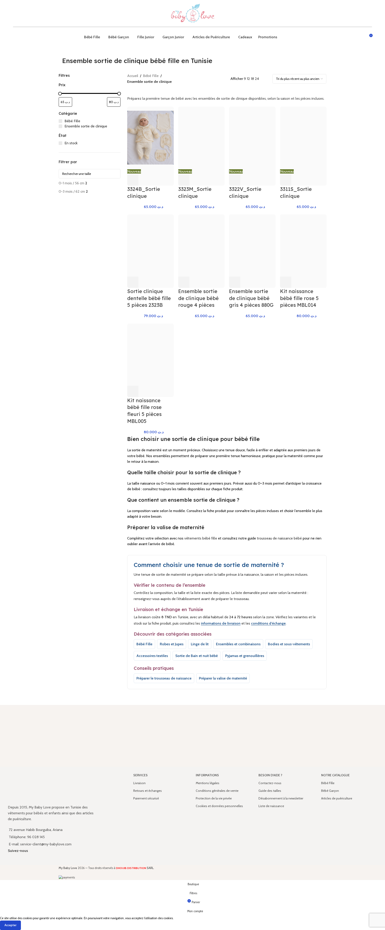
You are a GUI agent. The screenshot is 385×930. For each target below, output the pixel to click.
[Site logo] (192, 13)
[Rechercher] (361, 37)
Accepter (10, 925)
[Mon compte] (353, 37)
